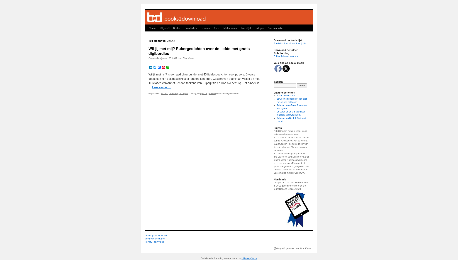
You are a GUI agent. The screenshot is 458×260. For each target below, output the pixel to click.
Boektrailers (191, 28)
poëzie (211, 93)
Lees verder (161, 87)
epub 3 (203, 93)
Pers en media (274, 28)
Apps (216, 28)
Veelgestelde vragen (155, 238)
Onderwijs (173, 93)
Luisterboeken (230, 28)
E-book (164, 93)
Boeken (177, 28)
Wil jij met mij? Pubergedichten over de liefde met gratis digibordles (199, 51)
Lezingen (259, 28)
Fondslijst (246, 28)
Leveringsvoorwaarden (156, 235)
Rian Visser (188, 58)
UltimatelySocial (249, 258)
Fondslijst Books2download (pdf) (290, 43)
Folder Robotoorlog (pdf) (286, 56)
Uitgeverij (165, 28)
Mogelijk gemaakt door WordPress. (294, 248)
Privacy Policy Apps (154, 242)
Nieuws (152, 28)
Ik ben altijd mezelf (286, 95)
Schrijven (183, 93)
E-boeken (205, 28)
